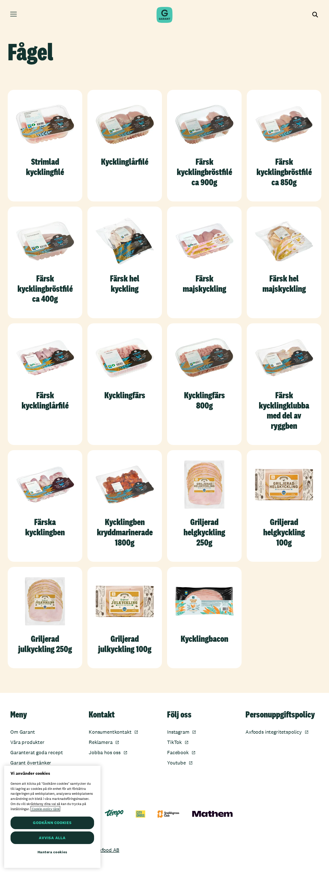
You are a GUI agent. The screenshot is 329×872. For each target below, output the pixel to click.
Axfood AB (107, 850)
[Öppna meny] (14, 15)
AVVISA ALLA (52, 837)
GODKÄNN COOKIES (52, 822)
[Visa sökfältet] (314, 14)
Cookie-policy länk (45, 809)
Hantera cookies (52, 852)
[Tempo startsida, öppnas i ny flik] (114, 813)
